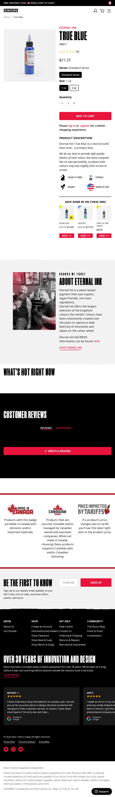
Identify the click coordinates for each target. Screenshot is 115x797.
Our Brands (10, 631)
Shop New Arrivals (41, 640)
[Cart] (102, 10)
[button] (69, 51)
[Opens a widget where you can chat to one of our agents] (101, 791)
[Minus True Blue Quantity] (62, 103)
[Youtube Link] (20, 749)
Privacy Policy (9, 741)
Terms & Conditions (26, 741)
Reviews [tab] (46, 428)
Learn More (11, 675)
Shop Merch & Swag (42, 644)
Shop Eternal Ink (70, 347)
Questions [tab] (63, 428)
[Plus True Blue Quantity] (74, 103)
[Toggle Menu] (109, 10)
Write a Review (65, 452)
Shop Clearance (40, 635)
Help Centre (66, 626)
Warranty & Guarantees (72, 644)
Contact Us (65, 631)
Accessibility (44, 741)
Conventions (94, 635)
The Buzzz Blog (96, 626)
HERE (96, 341)
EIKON (7, 789)
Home (7, 17)
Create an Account (41, 626)
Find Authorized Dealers (44, 631)
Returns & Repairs (69, 640)
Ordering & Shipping (70, 635)
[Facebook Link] (6, 749)
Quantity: (65, 97)
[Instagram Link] (13, 749)
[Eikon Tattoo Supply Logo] (11, 10)
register (85, 125)
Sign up (96, 582)
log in (71, 125)
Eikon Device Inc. (42, 789)
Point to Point (95, 631)
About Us (9, 626)
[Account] (95, 10)
